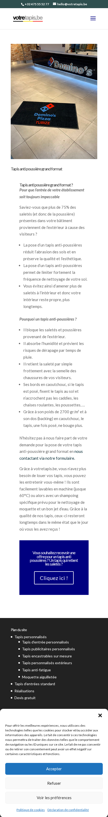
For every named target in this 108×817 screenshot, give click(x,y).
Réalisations (24, 691)
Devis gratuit (25, 697)
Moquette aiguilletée (39, 677)
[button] (100, 715)
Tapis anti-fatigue (36, 670)
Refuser (54, 783)
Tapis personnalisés (30, 637)
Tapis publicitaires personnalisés (48, 649)
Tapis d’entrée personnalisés (45, 642)
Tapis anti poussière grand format (36, 168)
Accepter (54, 768)
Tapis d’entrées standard (34, 684)
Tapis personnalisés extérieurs (47, 663)
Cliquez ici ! (54, 578)
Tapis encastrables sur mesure (47, 656)
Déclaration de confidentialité (68, 810)
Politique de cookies (31, 810)
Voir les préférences (54, 797)
